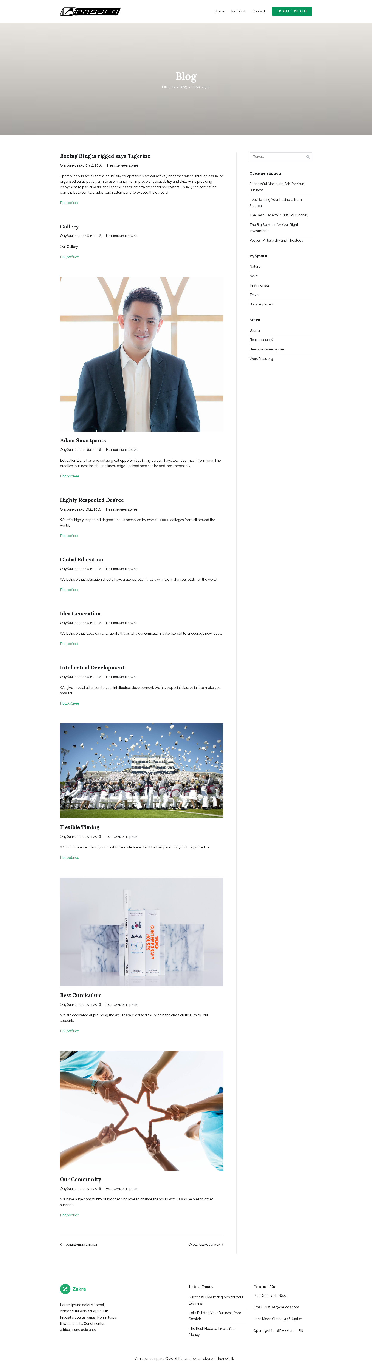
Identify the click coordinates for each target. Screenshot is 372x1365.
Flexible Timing (79, 827)
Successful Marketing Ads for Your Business (277, 187)
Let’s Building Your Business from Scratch (276, 202)
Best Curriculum (81, 995)
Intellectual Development (92, 667)
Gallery (69, 226)
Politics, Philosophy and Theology (276, 240)
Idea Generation (80, 613)
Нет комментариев (123, 165)
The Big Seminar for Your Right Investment (274, 228)
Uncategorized (261, 304)
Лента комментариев (267, 349)
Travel (254, 295)
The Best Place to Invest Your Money (279, 215)
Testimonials (260, 285)
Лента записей (262, 340)
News (254, 276)
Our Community (80, 1179)
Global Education (81, 559)
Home (219, 11)
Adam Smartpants (83, 440)
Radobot (238, 11)
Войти (255, 330)
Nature (255, 266)
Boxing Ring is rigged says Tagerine (105, 156)
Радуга (184, 1359)
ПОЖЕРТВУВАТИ (292, 11)
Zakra (205, 1359)
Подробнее (69, 203)
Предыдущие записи (80, 1244)
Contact (258, 11)
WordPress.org (261, 359)
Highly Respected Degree (92, 500)
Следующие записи (204, 1244)
